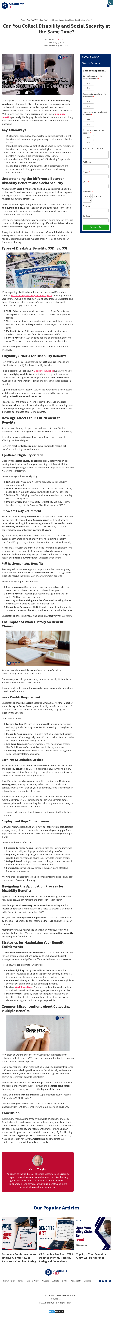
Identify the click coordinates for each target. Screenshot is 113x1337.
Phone (86, 172)
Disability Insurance (44, 370)
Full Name (88, 162)
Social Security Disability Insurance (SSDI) (31, 295)
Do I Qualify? (96, 227)
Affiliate (55, 1281)
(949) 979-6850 (56, 1299)
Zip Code (87, 216)
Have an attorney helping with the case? (95, 113)
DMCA (64, 1281)
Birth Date (88, 191)
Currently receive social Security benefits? (92, 77)
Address (86, 206)
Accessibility (76, 1281)
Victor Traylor (60, 39)
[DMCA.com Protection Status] (56, 1312)
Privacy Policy (9, 1281)
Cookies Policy (33, 1281)
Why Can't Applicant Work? (94, 148)
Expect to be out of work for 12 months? (94, 95)
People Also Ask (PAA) (29, 20)
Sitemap (87, 1281)
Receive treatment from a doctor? (93, 131)
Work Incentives (23, 986)
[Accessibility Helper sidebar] (110, 2)
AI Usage (45, 1281)
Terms (20, 1281)
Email (86, 182)
